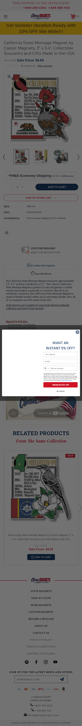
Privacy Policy (64, 380)
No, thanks (60, 391)
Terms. (70, 380)
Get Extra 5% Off (60, 384)
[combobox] (47, 368)
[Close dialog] (77, 332)
